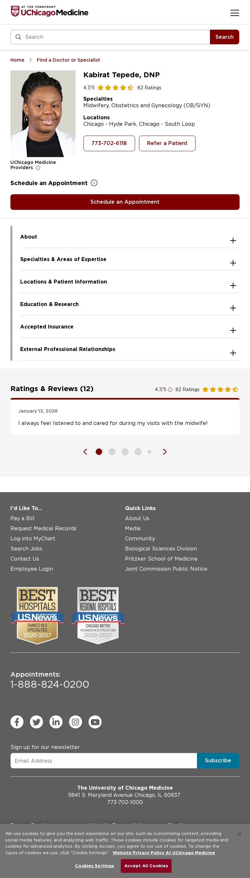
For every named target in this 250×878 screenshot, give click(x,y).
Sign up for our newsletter (45, 747)
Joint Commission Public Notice (166, 569)
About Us (137, 518)
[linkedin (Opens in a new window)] (55, 721)
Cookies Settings (94, 865)
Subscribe (218, 760)
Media (132, 528)
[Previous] (88, 452)
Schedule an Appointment (125, 202)
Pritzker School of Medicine (161, 559)
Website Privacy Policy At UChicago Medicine (164, 852)
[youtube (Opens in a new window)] (95, 721)
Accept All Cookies (146, 865)
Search (224, 37)
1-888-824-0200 (49, 680)
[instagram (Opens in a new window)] (75, 721)
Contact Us (24, 559)
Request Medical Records (43, 528)
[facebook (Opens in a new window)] (16, 721)
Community (140, 538)
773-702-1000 (125, 802)
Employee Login (31, 569)
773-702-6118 (109, 143)
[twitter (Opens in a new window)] (36, 721)
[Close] (239, 834)
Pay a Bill (22, 518)
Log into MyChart (32, 538)
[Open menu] (235, 12)
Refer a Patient (167, 143)
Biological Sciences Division (161, 549)
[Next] (161, 452)
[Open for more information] (38, 167)
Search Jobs (26, 549)
